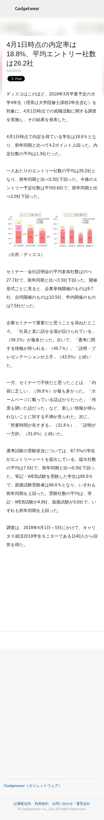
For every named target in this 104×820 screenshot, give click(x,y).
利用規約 (43, 803)
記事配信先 (22, 803)
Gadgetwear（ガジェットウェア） (33, 785)
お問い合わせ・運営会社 (71, 803)
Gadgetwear (27, 8)
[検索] (96, 8)
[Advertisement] (52, 591)
